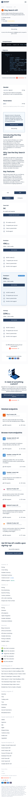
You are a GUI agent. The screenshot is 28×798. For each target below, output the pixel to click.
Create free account (14, 215)
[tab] (8, 192)
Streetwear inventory (6, 575)
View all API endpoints (14, 549)
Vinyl (2, 696)
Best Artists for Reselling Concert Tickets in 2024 (13, 674)
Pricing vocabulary (6, 638)
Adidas (3, 719)
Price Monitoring (5, 590)
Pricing (3, 567)
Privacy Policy (4, 769)
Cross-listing (4, 570)
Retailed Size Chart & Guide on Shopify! (11, 687)
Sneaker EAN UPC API (6, 763)
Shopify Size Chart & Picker (8, 600)
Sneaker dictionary (6, 636)
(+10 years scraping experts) (14, 395)
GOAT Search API (5, 761)
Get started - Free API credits (14, 553)
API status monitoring (6, 633)
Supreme (3, 722)
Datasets (3, 610)
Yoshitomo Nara (5, 733)
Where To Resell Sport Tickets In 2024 (10, 676)
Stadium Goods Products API (8, 745)
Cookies (3, 773)
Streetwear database (6, 621)
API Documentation (6, 630)
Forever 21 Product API (6, 753)
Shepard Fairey (5, 730)
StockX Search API (5, 748)
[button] (25, 2)
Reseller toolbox (5, 641)
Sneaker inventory (5, 572)
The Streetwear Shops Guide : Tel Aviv (10, 681)
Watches (3, 694)
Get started (14, 250)
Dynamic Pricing (5, 593)
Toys (2, 702)
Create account (7, 578)
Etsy (4, 19)
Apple (2, 727)
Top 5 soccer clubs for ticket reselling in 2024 (12, 671)
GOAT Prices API (5, 758)
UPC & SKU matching (6, 598)
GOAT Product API (5, 750)
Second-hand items (6, 710)
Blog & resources (5, 628)
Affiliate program (7, 580)
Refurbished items (6, 712)
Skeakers (3, 707)
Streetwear (4, 704)
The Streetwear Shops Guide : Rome (10, 684)
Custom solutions (5, 595)
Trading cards (4, 699)
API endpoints (4, 613)
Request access (14, 25)
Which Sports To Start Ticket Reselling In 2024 (12, 679)
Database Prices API (6, 756)
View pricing (14, 29)
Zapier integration (5, 615)
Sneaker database (6, 618)
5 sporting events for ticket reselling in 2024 (12, 668)
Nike (2, 725)
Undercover (4, 735)
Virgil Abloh (4, 738)
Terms (2, 771)
